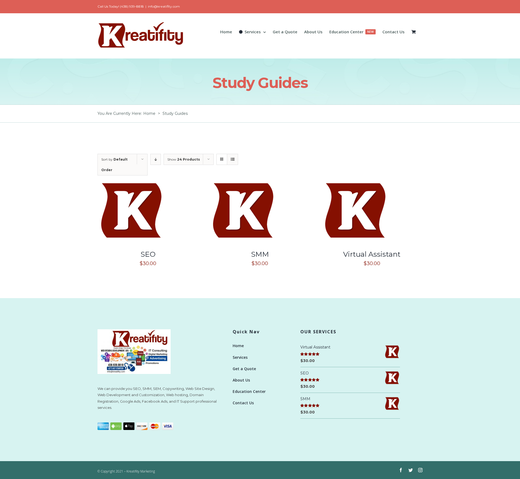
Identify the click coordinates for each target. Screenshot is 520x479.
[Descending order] (155, 159)
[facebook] (401, 470)
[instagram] (420, 470)
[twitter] (410, 470)
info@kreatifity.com (164, 6)
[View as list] (232, 159)
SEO (148, 254)
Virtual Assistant (372, 254)
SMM (260, 254)
